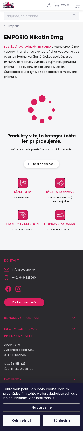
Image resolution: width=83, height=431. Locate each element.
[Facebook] (7, 288)
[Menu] (78, 5)
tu (54, 398)
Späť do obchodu (44, 164)
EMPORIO (44, 47)
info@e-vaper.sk (23, 270)
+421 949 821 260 (24, 278)
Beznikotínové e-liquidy (20, 47)
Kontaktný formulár (24, 302)
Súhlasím (61, 420)
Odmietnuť (21, 420)
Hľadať (74, 16)
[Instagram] (17, 288)
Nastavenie (42, 407)
